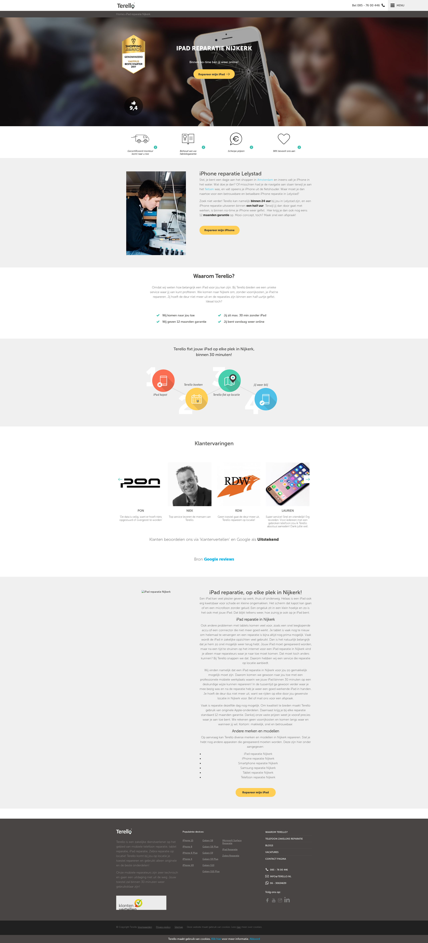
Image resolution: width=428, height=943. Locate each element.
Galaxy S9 (207, 852)
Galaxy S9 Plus (210, 859)
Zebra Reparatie (230, 855)
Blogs (269, 845)
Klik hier (216, 938)
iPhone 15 (188, 840)
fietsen (209, 189)
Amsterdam (265, 180)
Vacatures (272, 852)
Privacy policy (163, 927)
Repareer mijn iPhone (219, 230)
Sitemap (179, 927)
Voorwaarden (145, 927)
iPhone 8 (187, 846)
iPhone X (187, 859)
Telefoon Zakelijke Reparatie (284, 838)
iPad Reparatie (230, 849)
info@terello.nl (280, 876)
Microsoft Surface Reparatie (232, 842)
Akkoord (255, 938)
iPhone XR (188, 865)
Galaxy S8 (207, 840)
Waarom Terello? (276, 832)
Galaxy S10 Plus (211, 871)
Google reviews (219, 559)
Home (120, 14)
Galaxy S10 (208, 865)
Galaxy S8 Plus (210, 846)
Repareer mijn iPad (211, 74)
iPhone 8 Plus (190, 852)
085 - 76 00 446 (278, 869)
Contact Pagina (275, 858)
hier (239, 927)
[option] (140, 492)
